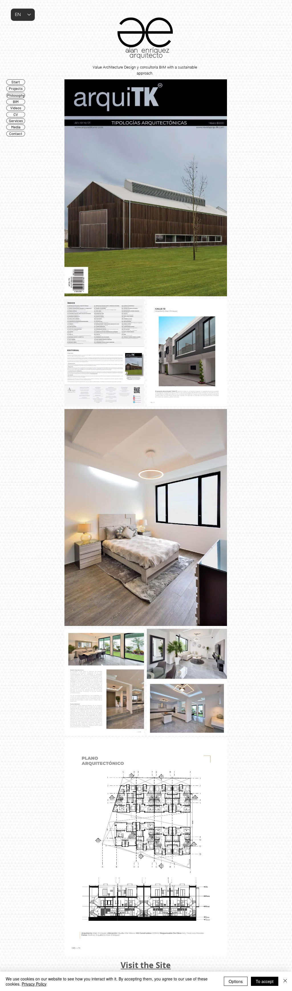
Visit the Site (146, 965)
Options (236, 981)
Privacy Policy (34, 984)
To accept (264, 981)
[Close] (285, 981)
